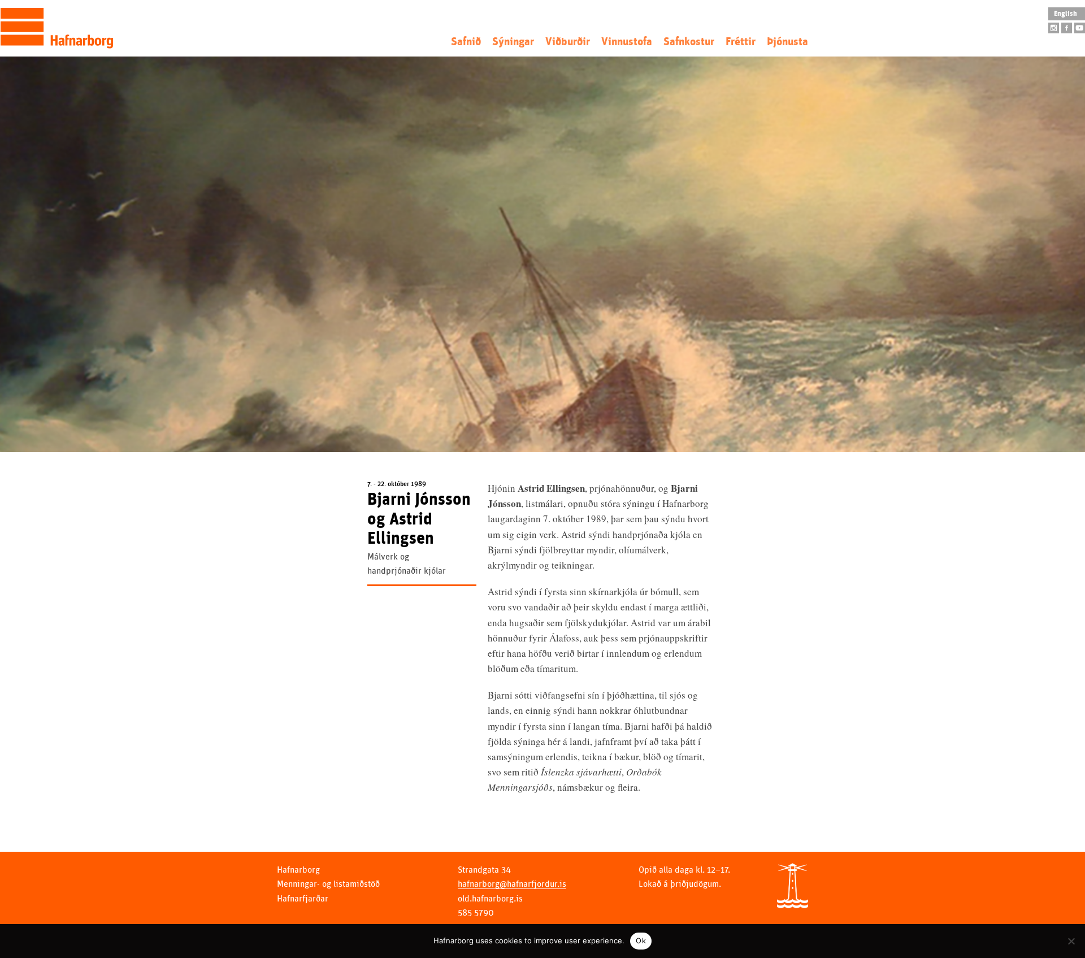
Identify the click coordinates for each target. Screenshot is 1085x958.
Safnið (466, 41)
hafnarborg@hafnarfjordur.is (512, 883)
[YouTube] (1079, 28)
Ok (641, 940)
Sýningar (513, 41)
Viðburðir (567, 41)
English (1065, 14)
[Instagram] (1053, 28)
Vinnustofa (626, 41)
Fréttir (741, 41)
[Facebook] (1066, 28)
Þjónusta (787, 41)
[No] (1071, 941)
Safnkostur (688, 41)
